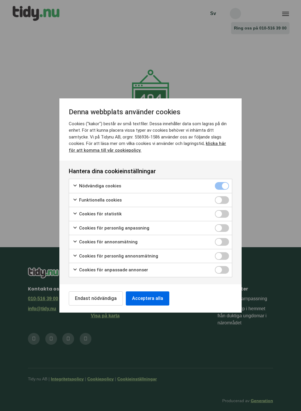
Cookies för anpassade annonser (113, 270)
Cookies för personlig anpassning (113, 228)
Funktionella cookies (100, 200)
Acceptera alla (147, 298)
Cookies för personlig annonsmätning (118, 256)
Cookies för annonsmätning (108, 242)
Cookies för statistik (100, 214)
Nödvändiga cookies (99, 186)
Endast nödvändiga (96, 298)
